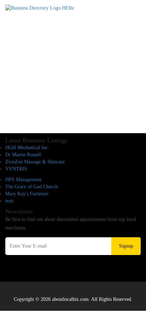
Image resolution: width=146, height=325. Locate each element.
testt (9, 201)
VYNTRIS (16, 169)
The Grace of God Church (31, 186)
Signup (126, 246)
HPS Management (23, 179)
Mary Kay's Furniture (27, 193)
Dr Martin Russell (23, 154)
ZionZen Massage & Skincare (35, 161)
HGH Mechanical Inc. (27, 147)
